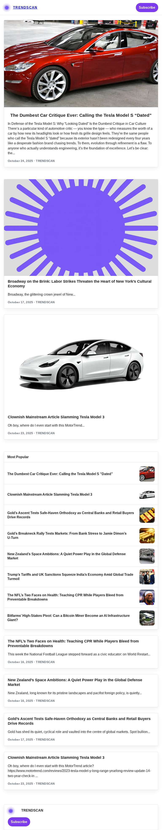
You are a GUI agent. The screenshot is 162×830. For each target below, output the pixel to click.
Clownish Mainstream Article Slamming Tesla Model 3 (56, 417)
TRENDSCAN (25, 7)
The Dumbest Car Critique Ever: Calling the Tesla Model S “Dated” (81, 115)
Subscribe (147, 7)
